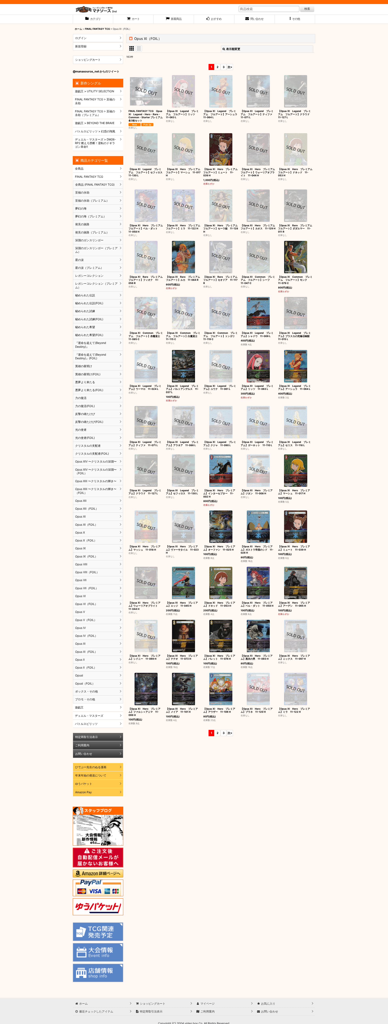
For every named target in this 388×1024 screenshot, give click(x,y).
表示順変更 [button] (233, 49)
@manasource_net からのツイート (96, 71)
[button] (295, 19)
